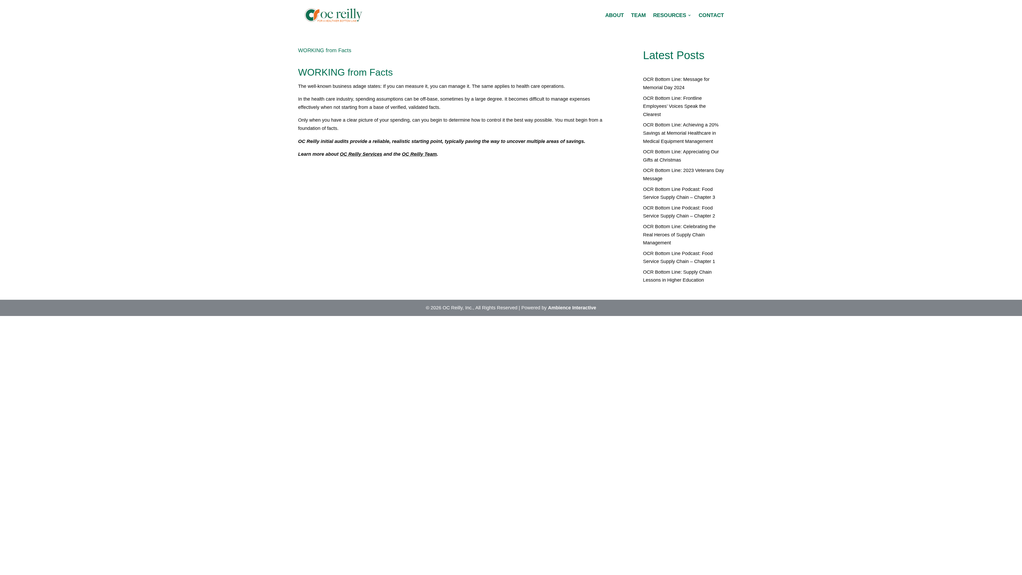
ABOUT (614, 15)
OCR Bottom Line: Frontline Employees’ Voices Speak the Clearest (674, 106)
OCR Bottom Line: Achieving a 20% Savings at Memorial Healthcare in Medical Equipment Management (681, 133)
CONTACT (711, 15)
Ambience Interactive (572, 307)
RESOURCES (669, 15)
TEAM (638, 15)
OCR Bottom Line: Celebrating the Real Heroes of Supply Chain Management (679, 234)
